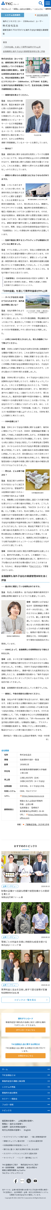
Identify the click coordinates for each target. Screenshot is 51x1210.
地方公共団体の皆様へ (11, 1130)
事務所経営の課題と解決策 (13, 1081)
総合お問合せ (32, 1167)
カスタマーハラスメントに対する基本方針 (20, 1153)
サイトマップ (9, 1157)
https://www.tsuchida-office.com (34, 816)
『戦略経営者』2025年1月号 (37, 824)
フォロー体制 (7, 1104)
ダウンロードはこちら (25, 1030)
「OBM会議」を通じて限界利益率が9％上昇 (22, 46)
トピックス (38, 9)
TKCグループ (6, 9)
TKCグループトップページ (12, 1173)
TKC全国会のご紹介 (10, 1164)
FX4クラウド (35, 566)
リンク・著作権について (28, 1157)
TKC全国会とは (8, 1075)
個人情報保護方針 (39, 1136)
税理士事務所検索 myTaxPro (13, 1170)
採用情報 (20, 1167)
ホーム (5, 1069)
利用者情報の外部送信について (16, 1145)
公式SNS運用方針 (36, 1141)
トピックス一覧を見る (25, 999)
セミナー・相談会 (9, 1098)
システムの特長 (8, 1087)
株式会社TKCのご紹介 (29, 1164)
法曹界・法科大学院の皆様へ (14, 1126)
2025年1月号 (42, 15)
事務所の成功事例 (9, 1092)
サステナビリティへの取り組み (16, 1136)
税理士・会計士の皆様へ (23, 9)
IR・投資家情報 (8, 1167)
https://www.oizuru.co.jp (33, 796)
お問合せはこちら (25, 1055)
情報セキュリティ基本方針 (14, 1141)
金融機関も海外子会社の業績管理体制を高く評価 (24, 51)
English (27, 1130)
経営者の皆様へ (8, 1120)
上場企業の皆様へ (25, 1120)
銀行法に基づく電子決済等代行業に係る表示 (21, 1149)
